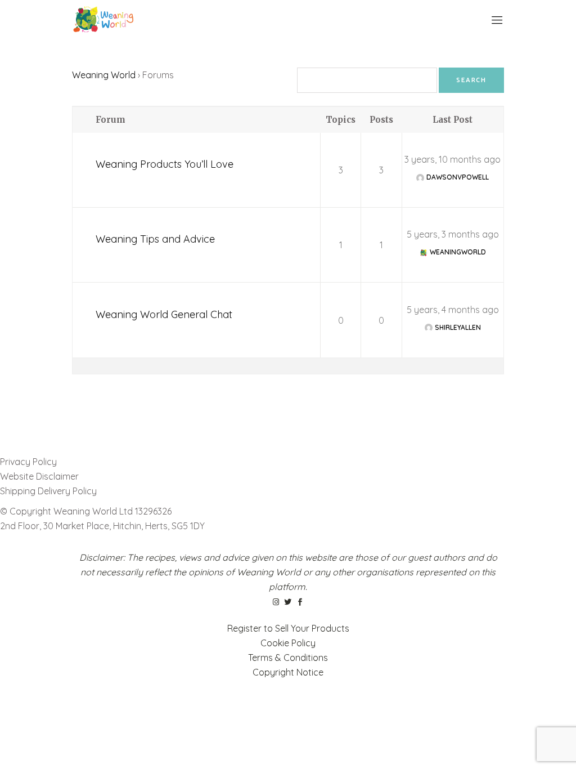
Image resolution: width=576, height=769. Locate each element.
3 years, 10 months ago (452, 159)
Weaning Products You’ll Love (164, 164)
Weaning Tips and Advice (155, 239)
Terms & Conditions (288, 657)
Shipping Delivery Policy (48, 491)
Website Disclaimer (40, 476)
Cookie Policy (288, 643)
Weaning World (104, 75)
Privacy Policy (28, 461)
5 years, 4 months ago (453, 310)
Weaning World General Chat (164, 314)
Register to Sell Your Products (288, 628)
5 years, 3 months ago (453, 234)
